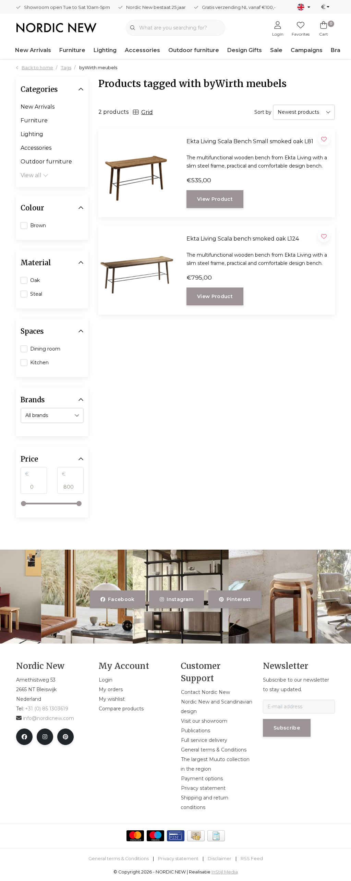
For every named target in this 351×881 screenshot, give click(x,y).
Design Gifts (244, 50)
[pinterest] (65, 737)
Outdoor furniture (193, 50)
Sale (276, 50)
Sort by (262, 112)
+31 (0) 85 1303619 (46, 709)
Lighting (105, 50)
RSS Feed (252, 858)
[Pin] (175, 835)
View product (215, 199)
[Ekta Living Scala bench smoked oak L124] (134, 270)
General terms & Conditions (118, 858)
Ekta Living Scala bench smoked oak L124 (242, 238)
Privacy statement (178, 858)
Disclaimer (219, 858)
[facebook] (24, 737)
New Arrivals (33, 50)
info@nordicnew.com (48, 718)
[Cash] (196, 835)
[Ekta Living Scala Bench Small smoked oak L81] (134, 172)
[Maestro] (155, 835)
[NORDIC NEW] (56, 27)
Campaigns (307, 50)
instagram (180, 599)
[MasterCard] (135, 835)
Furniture (72, 50)
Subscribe (287, 728)
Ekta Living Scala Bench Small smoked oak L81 (249, 141)
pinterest (238, 599)
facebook (121, 599)
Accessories (142, 50)
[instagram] (45, 737)
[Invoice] (216, 835)
